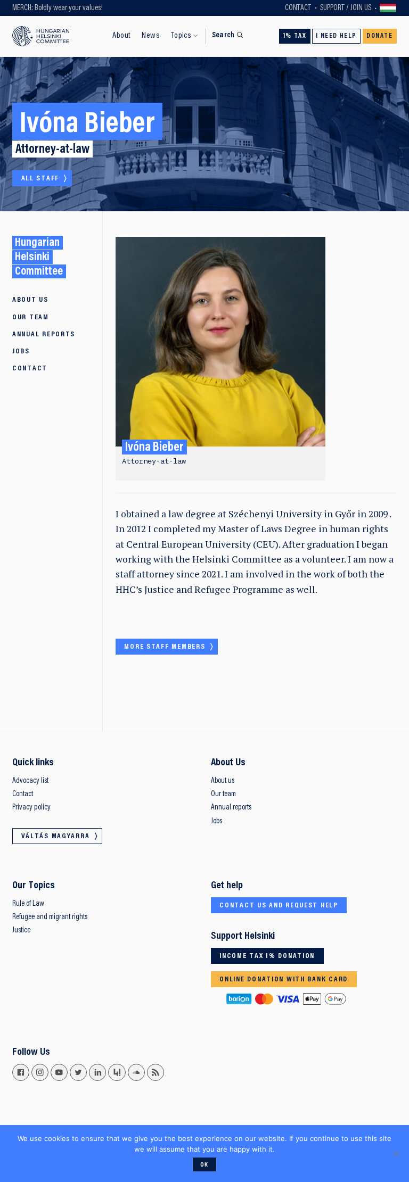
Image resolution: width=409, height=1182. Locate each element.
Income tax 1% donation (267, 956)
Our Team (30, 317)
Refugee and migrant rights (49, 917)
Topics (181, 35)
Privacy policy (31, 808)
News (151, 35)
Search (223, 35)
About (121, 35)
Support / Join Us (345, 8)
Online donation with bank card (283, 979)
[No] (395, 1153)
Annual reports (43, 334)
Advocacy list (30, 781)
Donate (379, 36)
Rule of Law (28, 904)
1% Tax (295, 36)
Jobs (21, 352)
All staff (40, 179)
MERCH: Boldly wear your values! (57, 8)
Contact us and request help (278, 906)
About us (222, 781)
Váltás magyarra (388, 8)
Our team (223, 794)
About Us (30, 300)
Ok (204, 1165)
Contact (298, 8)
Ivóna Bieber (154, 448)
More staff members (164, 647)
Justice (21, 931)
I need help (336, 36)
